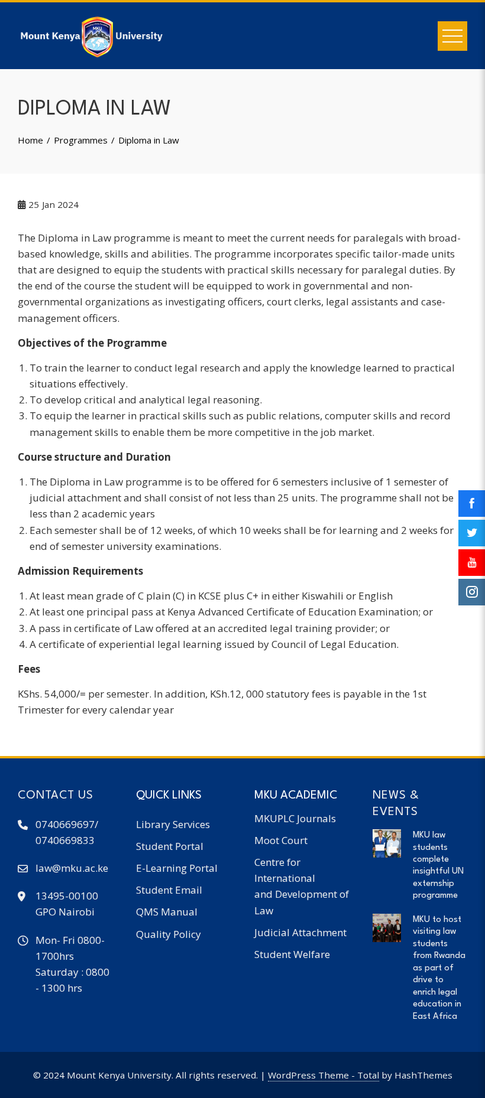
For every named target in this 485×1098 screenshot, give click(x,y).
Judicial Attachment (300, 932)
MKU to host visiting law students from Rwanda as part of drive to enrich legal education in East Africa (439, 968)
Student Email (169, 890)
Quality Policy (168, 934)
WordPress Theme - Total (323, 1075)
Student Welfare (292, 954)
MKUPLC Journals (295, 818)
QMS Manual (167, 911)
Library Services (173, 824)
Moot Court (281, 840)
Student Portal (169, 846)
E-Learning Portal (177, 868)
